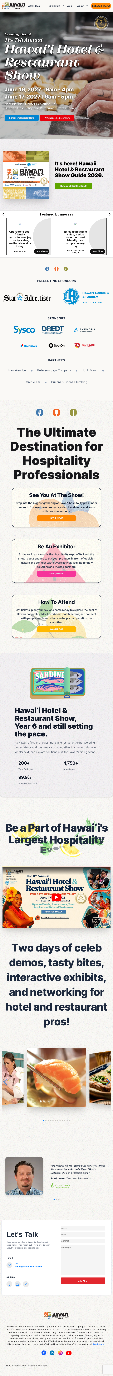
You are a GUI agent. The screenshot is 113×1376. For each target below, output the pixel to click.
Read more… (99, 1344)
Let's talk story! (101, 5)
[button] (108, 1082)
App (69, 5)
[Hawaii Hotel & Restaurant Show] (13, 6)
